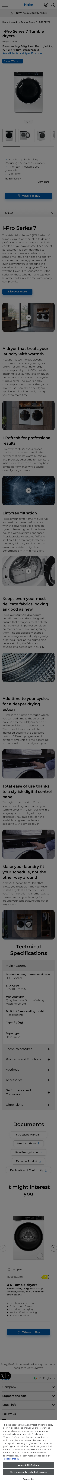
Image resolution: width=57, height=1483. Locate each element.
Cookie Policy (11, 1458)
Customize (28, 1479)
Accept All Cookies (28, 1465)
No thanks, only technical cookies (28, 1472)
